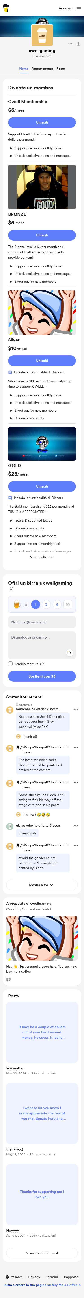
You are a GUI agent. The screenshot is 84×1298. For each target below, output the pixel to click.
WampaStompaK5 (36, 747)
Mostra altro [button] (39, 557)
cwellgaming (42, 50)
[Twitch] (8, 980)
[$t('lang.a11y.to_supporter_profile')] (18, 736)
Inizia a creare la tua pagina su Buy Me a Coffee (41, 1285)
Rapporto (71, 1277)
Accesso (65, 8)
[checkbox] (23, 664)
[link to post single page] (42, 1039)
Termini (52, 1277)
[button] (78, 8)
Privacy (34, 1277)
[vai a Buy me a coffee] (6, 8)
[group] (42, 129)
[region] (42, 325)
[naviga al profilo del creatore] (42, 35)
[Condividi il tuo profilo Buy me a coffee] (78, 43)
